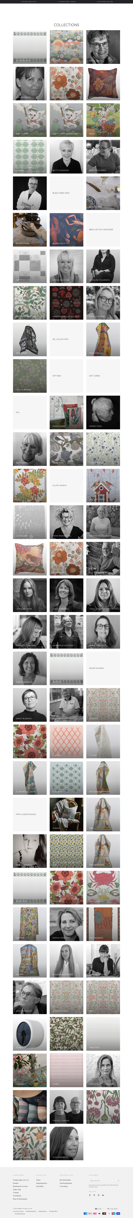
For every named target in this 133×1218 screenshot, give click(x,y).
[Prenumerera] (119, 1180)
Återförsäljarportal (66, 1183)
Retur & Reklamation (20, 1199)
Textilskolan (17, 1196)
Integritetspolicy (41, 1183)
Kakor (38, 1180)
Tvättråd (16, 1192)
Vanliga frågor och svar (21, 1180)
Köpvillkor (40, 1186)
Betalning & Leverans (20, 1186)
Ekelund (20, 1208)
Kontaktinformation (20, 1214)
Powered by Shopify (18, 1211)
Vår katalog (64, 1186)
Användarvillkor (53, 1211)
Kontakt (15, 1183)
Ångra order (17, 1189)
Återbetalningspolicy (31, 1211)
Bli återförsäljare (65, 1180)
